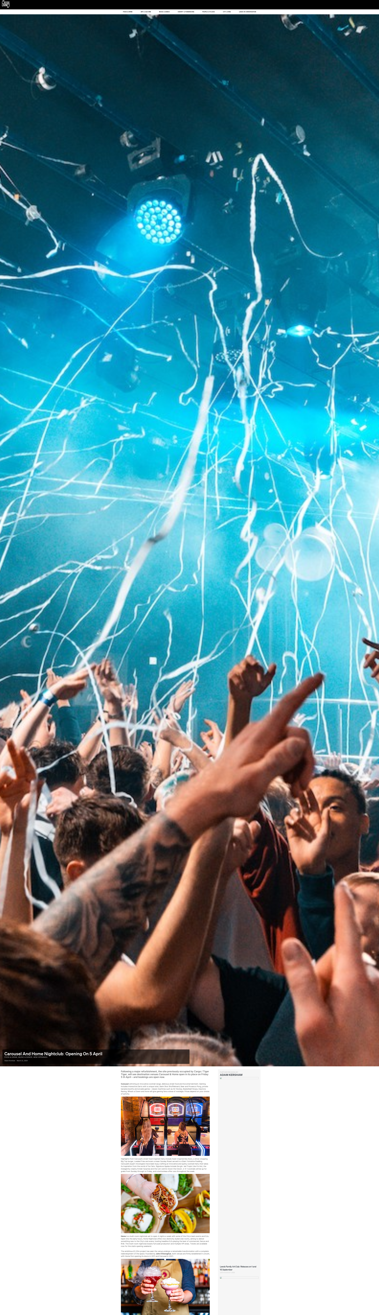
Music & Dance (164, 12)
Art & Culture (146, 12)
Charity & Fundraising (186, 12)
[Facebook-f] (376, 5)
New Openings (40, 1057)
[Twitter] (372, 5)
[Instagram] (368, 5)
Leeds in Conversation (247, 12)
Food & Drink (127, 12)
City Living (227, 12)
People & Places (208, 12)
